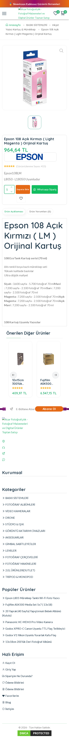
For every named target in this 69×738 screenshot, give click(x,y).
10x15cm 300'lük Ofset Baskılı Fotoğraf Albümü (18, 382)
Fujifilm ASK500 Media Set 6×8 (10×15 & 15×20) (47, 382)
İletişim (9, 708)
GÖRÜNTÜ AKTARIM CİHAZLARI (25, 530)
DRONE (10, 517)
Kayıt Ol (10, 662)
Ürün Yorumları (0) (40, 211)
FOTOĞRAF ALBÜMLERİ (20, 504)
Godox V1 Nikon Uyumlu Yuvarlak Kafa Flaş (30, 635)
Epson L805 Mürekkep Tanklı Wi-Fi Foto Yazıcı (32, 598)
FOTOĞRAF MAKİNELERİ (20, 563)
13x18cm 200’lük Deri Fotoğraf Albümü (28, 641)
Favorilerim (12, 695)
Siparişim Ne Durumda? (19, 676)
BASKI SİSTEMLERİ (16, 498)
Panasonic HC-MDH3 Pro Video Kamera (29, 622)
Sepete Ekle (23, 189)
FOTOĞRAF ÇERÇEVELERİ (21, 557)
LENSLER (10, 550)
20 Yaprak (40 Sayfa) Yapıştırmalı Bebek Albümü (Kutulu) (31, 613)
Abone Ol (49, 409)
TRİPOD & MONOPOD (19, 576)
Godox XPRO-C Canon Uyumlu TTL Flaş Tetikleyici (35, 628)
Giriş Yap (10, 669)
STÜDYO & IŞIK (14, 524)
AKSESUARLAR (14, 537)
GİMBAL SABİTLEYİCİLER (20, 544)
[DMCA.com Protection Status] (34, 735)
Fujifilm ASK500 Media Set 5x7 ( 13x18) (28, 604)
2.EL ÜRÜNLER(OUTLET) (20, 570)
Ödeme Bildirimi (14, 682)
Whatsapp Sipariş (46, 189)
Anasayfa (15, 25)
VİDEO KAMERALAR (17, 511)
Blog (8, 702)
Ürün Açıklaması (13, 211)
